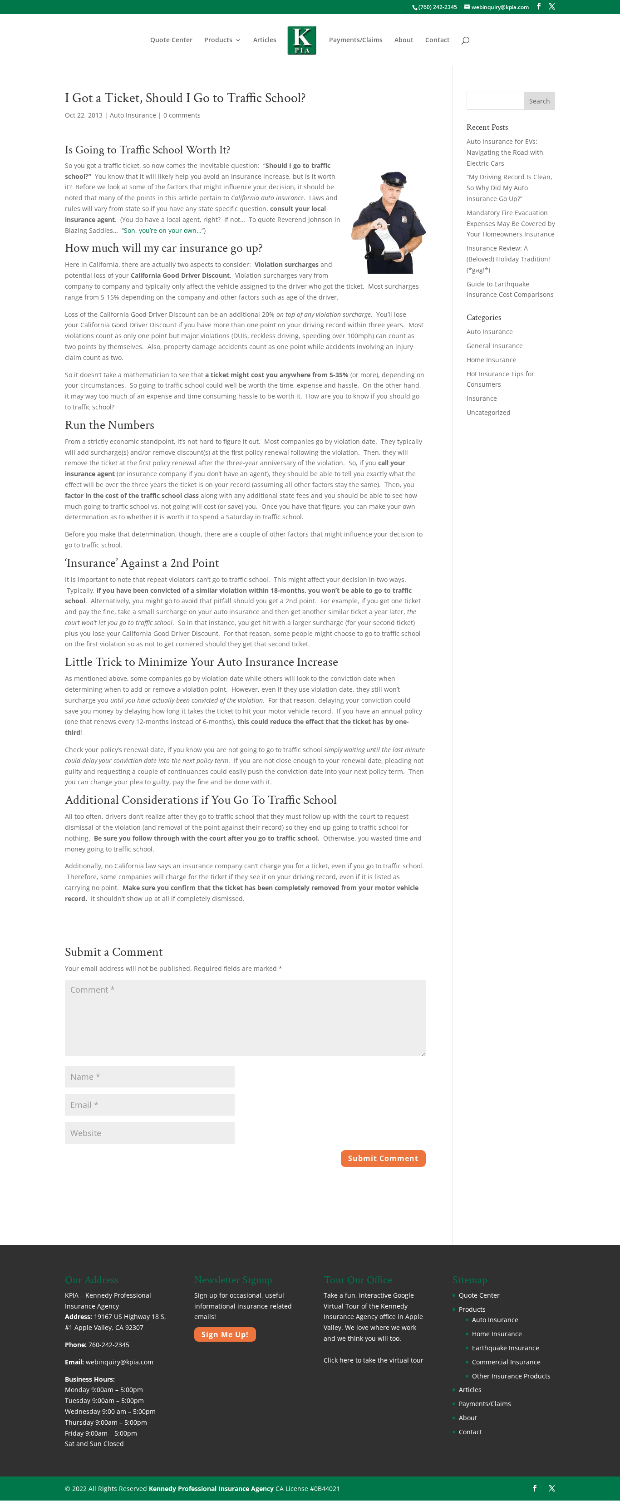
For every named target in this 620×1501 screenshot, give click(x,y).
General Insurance (495, 345)
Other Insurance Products (511, 1376)
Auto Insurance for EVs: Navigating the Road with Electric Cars (505, 152)
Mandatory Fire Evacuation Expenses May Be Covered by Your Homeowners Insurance (511, 223)
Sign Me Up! (225, 1334)
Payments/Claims (356, 40)
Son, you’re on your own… (163, 230)
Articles (264, 40)
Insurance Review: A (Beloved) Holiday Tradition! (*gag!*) (508, 259)
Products (218, 40)
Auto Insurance (133, 115)
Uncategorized (489, 412)
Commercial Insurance (506, 1362)
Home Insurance (492, 359)
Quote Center (171, 40)
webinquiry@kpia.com (119, 1362)
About (403, 40)
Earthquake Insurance (505, 1348)
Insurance (482, 398)
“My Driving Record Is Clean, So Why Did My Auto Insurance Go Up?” (509, 187)
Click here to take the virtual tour (373, 1360)
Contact (437, 40)
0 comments (182, 115)
